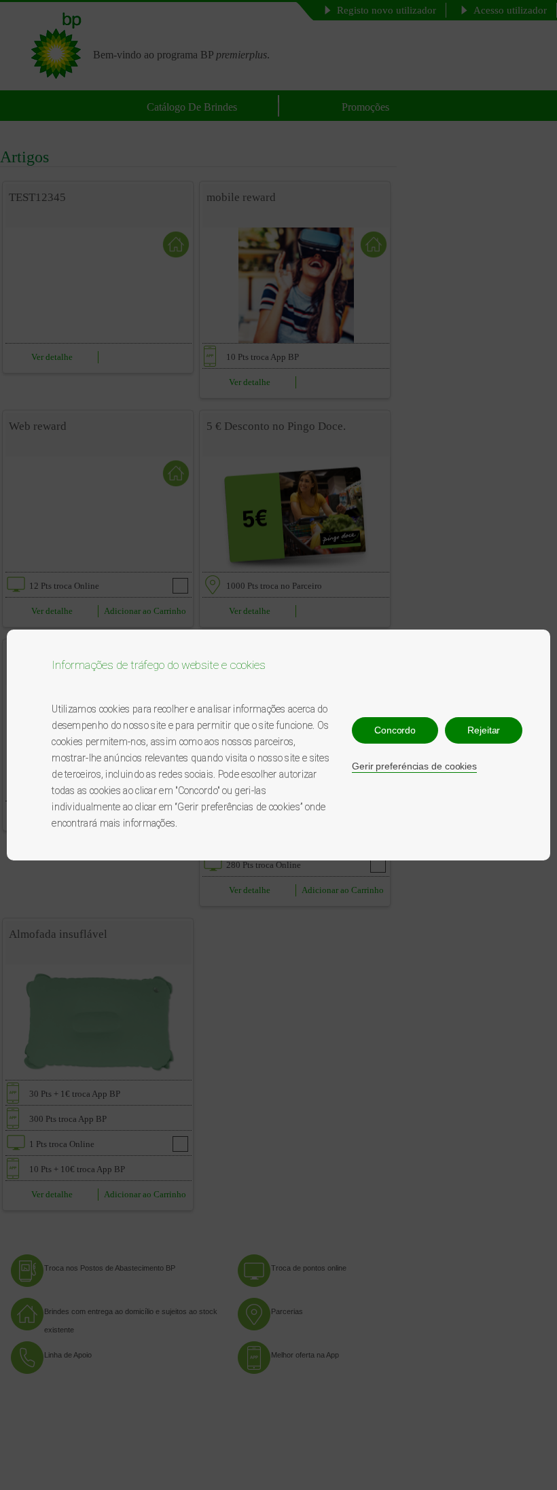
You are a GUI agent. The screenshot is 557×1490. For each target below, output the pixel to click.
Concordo (395, 730)
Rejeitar (483, 730)
